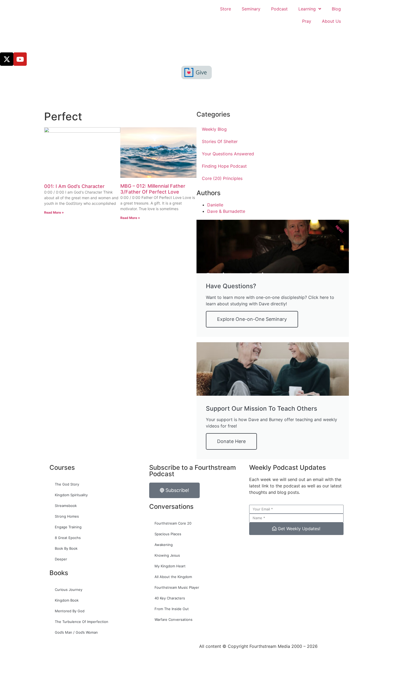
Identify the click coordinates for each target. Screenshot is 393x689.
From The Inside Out (172, 609)
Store (225, 8)
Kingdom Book (67, 600)
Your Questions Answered (228, 153)
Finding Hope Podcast (224, 166)
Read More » (54, 212)
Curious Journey (68, 589)
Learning (307, 8)
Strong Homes (67, 516)
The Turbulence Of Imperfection (81, 621)
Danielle (215, 204)
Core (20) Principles (222, 178)
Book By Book (66, 548)
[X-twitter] (6, 59)
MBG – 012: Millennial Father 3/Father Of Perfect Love (152, 189)
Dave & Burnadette (226, 211)
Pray (306, 21)
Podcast (279, 8)
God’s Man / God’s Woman (76, 632)
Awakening (164, 544)
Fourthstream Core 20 (173, 523)
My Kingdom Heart (170, 566)
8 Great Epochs (68, 538)
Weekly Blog (214, 129)
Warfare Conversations (173, 619)
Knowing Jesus (167, 555)
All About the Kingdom (173, 577)
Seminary (251, 8)
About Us (331, 21)
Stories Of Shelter (220, 141)
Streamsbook (66, 505)
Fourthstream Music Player (177, 587)
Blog (336, 8)
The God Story (67, 484)
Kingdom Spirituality (71, 495)
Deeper (61, 559)
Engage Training (68, 527)
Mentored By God (69, 611)
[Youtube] (20, 59)
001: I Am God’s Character (74, 186)
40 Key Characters (170, 598)
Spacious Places (168, 534)
